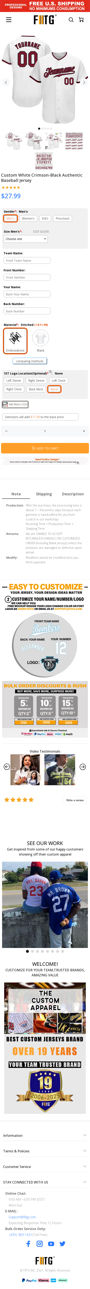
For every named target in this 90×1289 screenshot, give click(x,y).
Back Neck (36, 389)
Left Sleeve (13, 381)
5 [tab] (51, 129)
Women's (28, 218)
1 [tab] (39, 129)
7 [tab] (57, 951)
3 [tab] (45, 129)
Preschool (62, 218)
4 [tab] (48, 129)
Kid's (45, 218)
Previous (6, 82)
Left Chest (59, 381)
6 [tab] (52, 951)
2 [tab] (42, 129)
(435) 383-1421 (20, 1234)
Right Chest (14, 389)
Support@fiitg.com (22, 1217)
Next (84, 82)
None (54, 389)
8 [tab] (62, 951)
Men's (10, 218)
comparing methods (30, 361)
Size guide (41, 231)
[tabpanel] (45, 80)
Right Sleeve (36, 381)
